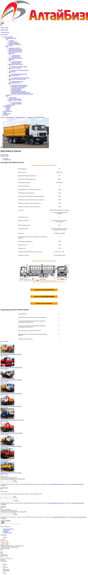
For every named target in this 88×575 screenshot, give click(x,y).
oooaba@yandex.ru (5, 544)
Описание (5, 158)
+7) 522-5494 (5, 543)
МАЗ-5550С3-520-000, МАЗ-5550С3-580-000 (11, 379)
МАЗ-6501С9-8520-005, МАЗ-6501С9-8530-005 (12, 433)
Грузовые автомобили (8, 529)
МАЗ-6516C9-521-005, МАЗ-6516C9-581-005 (11, 406)
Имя (15, 480)
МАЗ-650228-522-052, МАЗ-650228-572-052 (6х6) (12, 420)
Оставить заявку (4, 155)
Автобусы (5, 531)
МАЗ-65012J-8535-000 (6, 460)
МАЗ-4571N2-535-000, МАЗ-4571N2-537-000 (11, 393)
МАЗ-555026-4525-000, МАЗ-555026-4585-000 (11, 367)
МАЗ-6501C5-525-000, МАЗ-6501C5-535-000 (11, 472)
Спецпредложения (7, 532)
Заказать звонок (4, 34)
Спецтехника (6, 530)
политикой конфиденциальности (56, 484)
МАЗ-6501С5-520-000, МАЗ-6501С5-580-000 (11, 446)
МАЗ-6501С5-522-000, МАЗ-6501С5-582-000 (11, 354)
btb (8, 548)
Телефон (16, 481)
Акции (5, 537)
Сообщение (16, 500)
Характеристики (7, 159)
